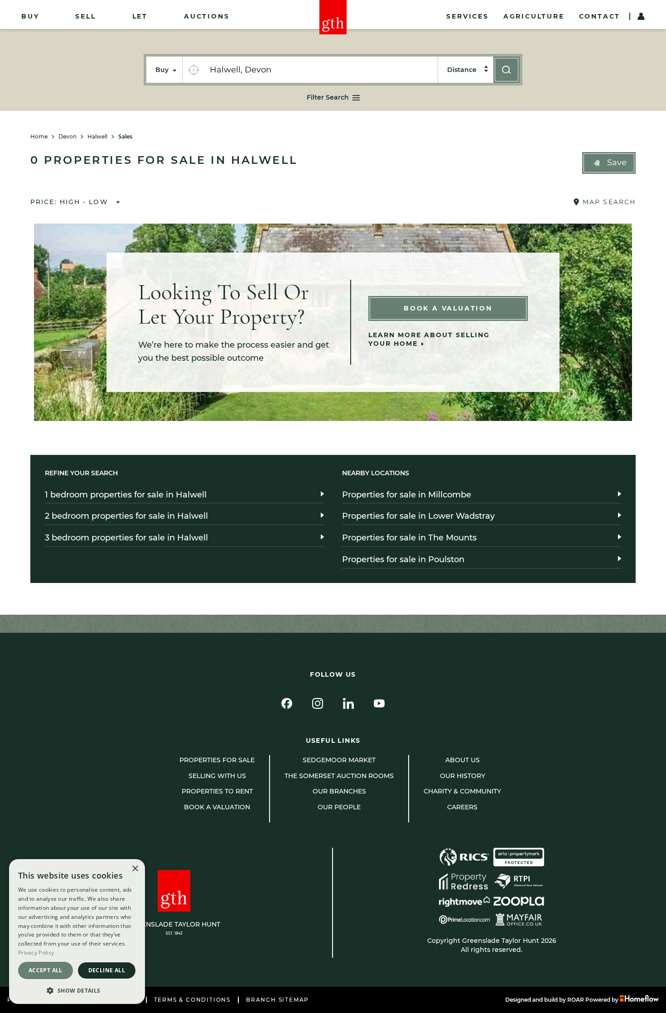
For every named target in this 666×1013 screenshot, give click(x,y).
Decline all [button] (106, 970)
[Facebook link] (286, 703)
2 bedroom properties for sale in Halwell (126, 516)
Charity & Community (462, 791)
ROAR (575, 999)
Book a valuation (217, 807)
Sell (85, 16)
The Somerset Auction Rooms (339, 776)
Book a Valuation (448, 308)
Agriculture (534, 16)
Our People (339, 807)
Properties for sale (217, 760)
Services (467, 16)
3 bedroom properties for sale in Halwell (126, 538)
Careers (462, 807)
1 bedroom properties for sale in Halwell (126, 495)
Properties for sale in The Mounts (409, 538)
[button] (609, 163)
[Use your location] (193, 70)
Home (39, 137)
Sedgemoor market (339, 760)
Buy (30, 16)
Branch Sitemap (277, 1000)
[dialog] (77, 931)
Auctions (206, 16)
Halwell (97, 137)
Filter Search (328, 97)
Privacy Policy (36, 952)
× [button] (134, 868)
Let (140, 16)
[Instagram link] (317, 703)
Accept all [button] (46, 970)
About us (462, 760)
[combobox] (321, 70)
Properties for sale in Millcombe (406, 495)
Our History (462, 776)
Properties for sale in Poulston (403, 559)
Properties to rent (217, 791)
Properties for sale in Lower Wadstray (418, 516)
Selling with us (217, 776)
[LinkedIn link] (348, 703)
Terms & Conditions (192, 1000)
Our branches (339, 791)
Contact (600, 16)
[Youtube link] (379, 703)
